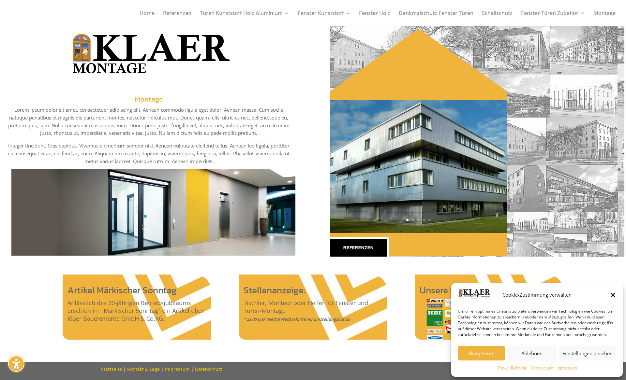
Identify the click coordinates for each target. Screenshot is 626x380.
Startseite (111, 369)
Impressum (567, 368)
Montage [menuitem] (604, 14)
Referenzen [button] (358, 247)
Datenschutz (541, 368)
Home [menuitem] (147, 14)
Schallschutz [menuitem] (497, 14)
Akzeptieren (481, 353)
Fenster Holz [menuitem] (374, 14)
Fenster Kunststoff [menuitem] (321, 14)
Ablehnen (532, 353)
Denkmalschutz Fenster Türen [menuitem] (436, 14)
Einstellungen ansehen (587, 353)
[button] (16, 364)
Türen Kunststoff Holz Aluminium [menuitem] (241, 14)
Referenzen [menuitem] (177, 14)
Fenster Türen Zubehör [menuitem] (549, 14)
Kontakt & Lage (143, 369)
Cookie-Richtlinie (512, 368)
